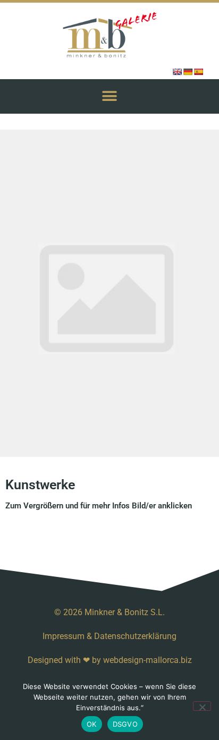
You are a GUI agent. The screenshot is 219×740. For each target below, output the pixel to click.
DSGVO (125, 724)
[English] (177, 71)
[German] (187, 71)
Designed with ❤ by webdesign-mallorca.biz (110, 660)
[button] (110, 96)
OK (92, 724)
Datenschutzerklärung (135, 636)
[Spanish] (198, 71)
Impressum (64, 636)
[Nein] (202, 706)
